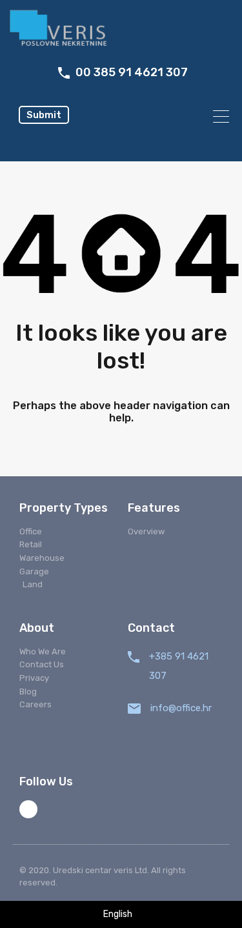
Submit (43, 115)
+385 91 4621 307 (178, 666)
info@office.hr (181, 708)
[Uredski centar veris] (121, 30)
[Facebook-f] (28, 809)
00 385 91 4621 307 (132, 72)
